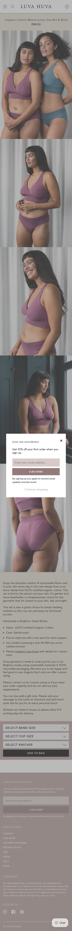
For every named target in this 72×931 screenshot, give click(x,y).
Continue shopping (36, 489)
